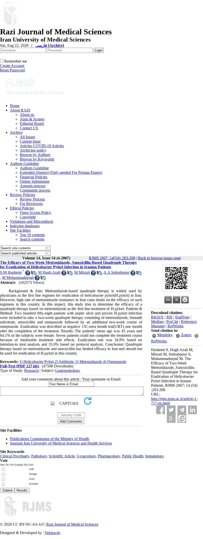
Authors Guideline (24, 163)
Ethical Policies (22, 208)
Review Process (32, 199)
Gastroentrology (67, 370)
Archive (16, 132)
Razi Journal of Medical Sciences (72, 524)
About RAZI (20, 110)
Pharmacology (109, 456)
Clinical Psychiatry (14, 456)
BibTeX (157, 317)
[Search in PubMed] (33, 274)
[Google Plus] (171, 418)
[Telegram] (182, 409)
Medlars (157, 321)
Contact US (29, 128)
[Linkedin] (192, 409)
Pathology (39, 456)
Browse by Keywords (37, 159)
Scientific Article (62, 456)
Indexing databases (25, 226)
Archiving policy (33, 150)
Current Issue (30, 141)
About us (27, 114)
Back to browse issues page (159, 258)
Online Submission (35, 181)
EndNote (182, 317)
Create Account (12, 66)
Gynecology (86, 456)
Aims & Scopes (32, 119)
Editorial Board (32, 123)
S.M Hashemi (11, 272)
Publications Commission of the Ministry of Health (49, 439)
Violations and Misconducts (31, 221)
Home (15, 106)
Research (31, 370)
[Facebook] (160, 409)
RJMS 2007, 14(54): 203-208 (112, 258)
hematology (154, 456)
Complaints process (35, 190)
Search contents (32, 239)
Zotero (186, 335)
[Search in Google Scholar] (27, 274)
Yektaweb (52, 533)
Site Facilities (20, 230)
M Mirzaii (82, 272)
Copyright (28, 217)
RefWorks (175, 326)
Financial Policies (33, 177)
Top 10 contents (32, 235)
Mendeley (165, 335)
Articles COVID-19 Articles (42, 146)
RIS (169, 317)
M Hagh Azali (49, 272)
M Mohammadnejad (18, 277)
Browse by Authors (35, 155)
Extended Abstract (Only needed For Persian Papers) (61, 172)
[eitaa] (182, 418)
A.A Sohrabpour (116, 272)
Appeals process (32, 186)
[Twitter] (171, 409)
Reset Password (12, 70)
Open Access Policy (35, 212)
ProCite (172, 321)
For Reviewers (31, 204)
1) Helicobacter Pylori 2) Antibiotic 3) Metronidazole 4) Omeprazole (72, 361)
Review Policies (22, 195)
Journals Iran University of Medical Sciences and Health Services (61, 443)
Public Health (132, 456)
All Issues (27, 137)
